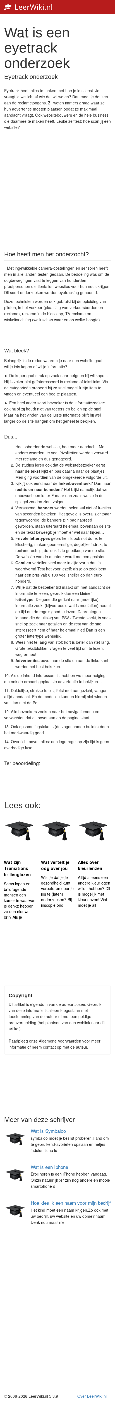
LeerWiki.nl (33, 7)
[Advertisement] (57, 190)
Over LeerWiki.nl (92, 1396)
